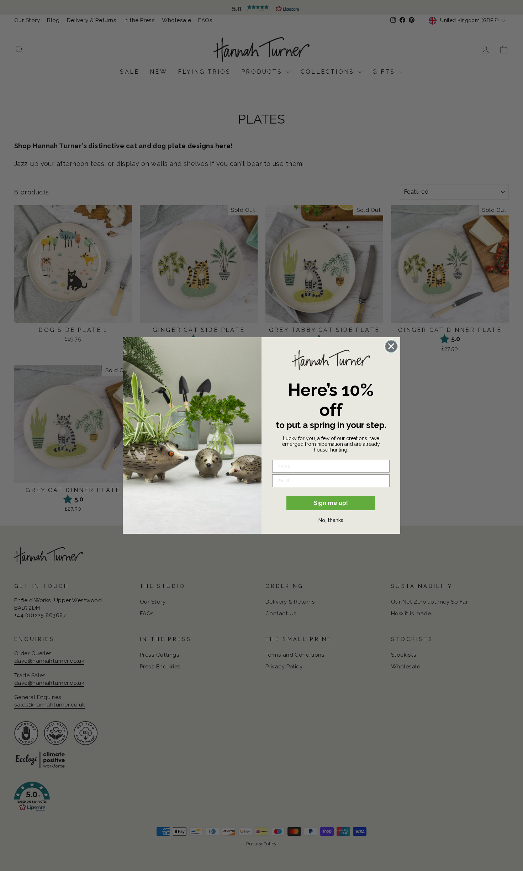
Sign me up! (331, 503)
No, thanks (330, 520)
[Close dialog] (391, 346)
